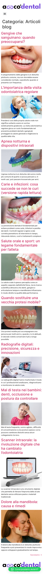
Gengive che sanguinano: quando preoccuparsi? (18, 37)
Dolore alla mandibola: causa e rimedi (19, 504)
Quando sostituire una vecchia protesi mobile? (21, 300)
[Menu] (5, 13)
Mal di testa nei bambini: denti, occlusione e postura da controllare (21, 394)
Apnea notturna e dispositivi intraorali (17, 143)
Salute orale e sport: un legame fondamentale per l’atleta (20, 245)
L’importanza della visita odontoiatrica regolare (21, 89)
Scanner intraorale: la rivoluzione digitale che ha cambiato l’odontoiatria (20, 446)
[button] (24, 569)
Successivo (36, 555)
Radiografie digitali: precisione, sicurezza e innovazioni (20, 348)
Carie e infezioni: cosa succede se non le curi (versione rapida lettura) (21, 188)
